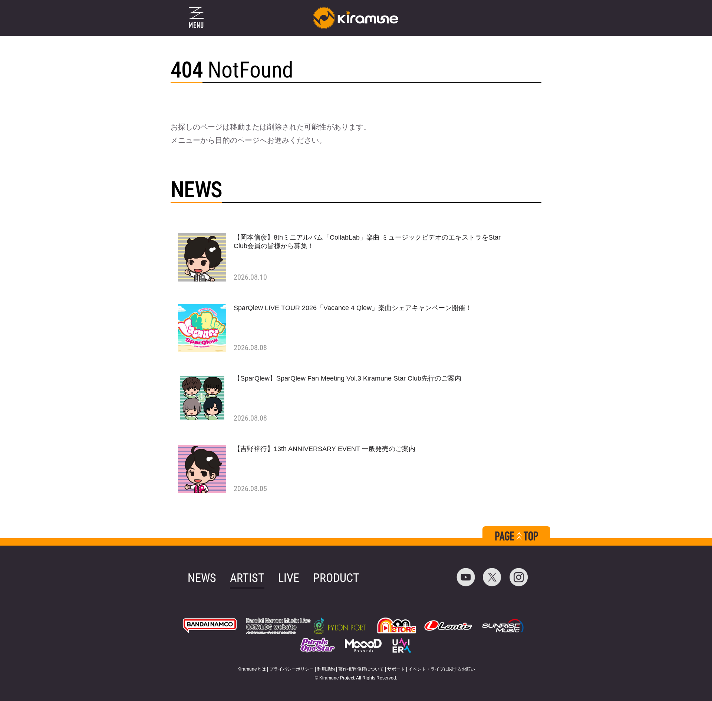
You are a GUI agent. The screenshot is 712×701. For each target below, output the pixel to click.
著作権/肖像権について (361, 669)
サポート (396, 669)
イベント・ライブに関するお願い (441, 669)
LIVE (288, 578)
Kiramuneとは (251, 669)
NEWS (202, 578)
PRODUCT (336, 578)
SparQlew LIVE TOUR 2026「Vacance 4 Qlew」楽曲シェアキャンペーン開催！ (353, 308)
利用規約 (326, 669)
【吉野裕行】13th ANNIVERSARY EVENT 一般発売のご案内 (324, 448)
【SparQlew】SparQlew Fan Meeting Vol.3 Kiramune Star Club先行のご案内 (347, 378)
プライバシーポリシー (291, 669)
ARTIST (247, 578)
